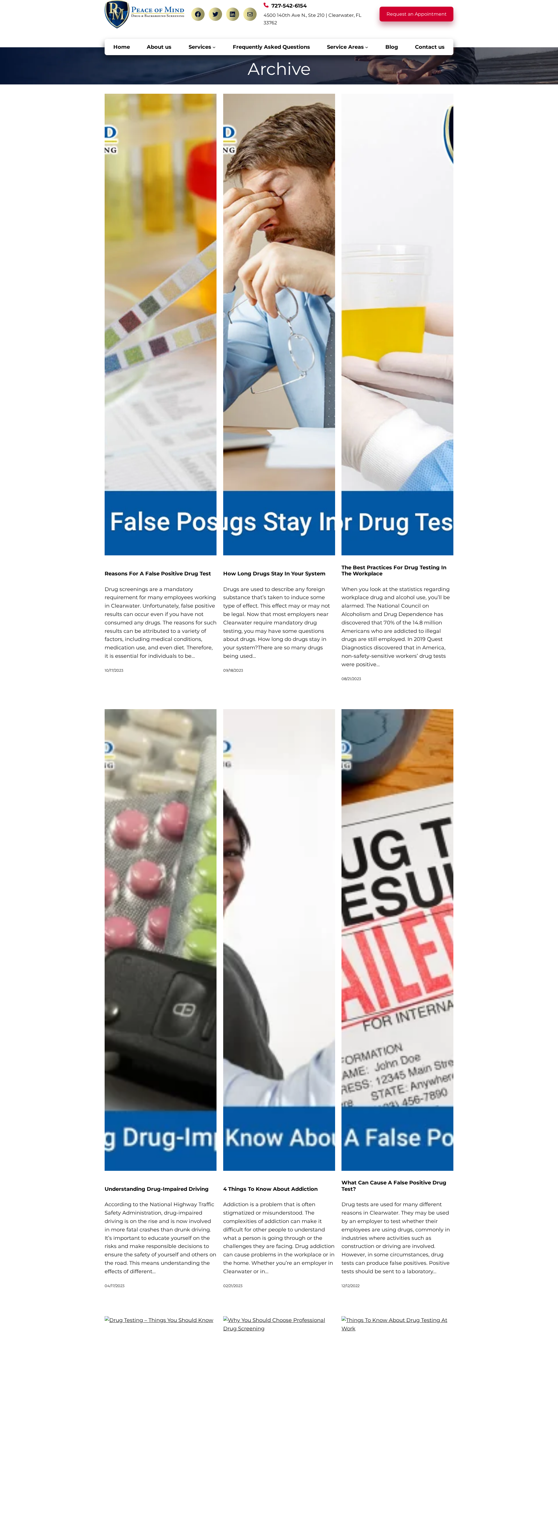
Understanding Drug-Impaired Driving (157, 1189)
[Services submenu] (214, 47)
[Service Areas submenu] (366, 47)
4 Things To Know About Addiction (270, 1189)
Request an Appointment (417, 14)
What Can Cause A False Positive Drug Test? (393, 1186)
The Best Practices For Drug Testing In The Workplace (393, 571)
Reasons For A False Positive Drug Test (158, 574)
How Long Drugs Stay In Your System (274, 574)
